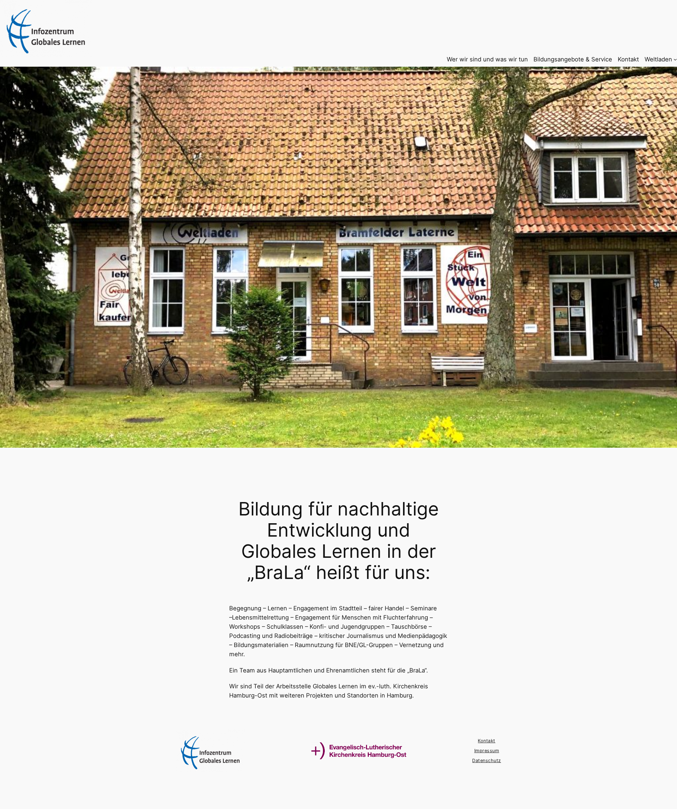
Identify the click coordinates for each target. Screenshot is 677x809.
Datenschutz (486, 760)
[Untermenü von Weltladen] (675, 59)
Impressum (486, 750)
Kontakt (486, 740)
